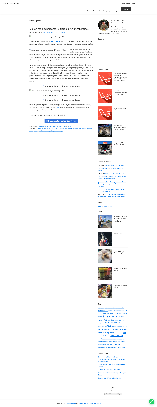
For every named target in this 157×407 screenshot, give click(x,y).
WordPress (93, 403)
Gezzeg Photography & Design (116, 311)
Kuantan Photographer (116, 320)
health (125, 310)
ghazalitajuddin (103, 168)
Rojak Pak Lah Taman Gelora (120, 286)
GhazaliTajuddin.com (11, 3)
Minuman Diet (118, 234)
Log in (99, 403)
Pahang (36, 131)
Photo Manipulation (118, 332)
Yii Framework (121, 347)
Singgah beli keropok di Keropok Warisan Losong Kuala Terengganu (120, 219)
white (105, 347)
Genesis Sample (71, 403)
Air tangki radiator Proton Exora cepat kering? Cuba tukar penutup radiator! (112, 184)
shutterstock (105, 339)
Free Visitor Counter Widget (113, 394)
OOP (114, 329)
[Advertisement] (113, 53)
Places (64, 126)
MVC (105, 329)
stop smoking (111, 339)
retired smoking (106, 336)
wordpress (111, 347)
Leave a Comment (60, 32)
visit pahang (116, 344)
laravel (108, 325)
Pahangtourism (109, 333)
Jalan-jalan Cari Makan (48, 126)
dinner (65, 128)
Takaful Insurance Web (105, 206)
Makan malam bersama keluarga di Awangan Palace (59, 28)
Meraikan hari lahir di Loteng (120, 269)
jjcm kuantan (112, 316)
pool (58, 107)
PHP (124, 332)
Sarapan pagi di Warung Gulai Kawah (120, 143)
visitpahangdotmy (48, 131)
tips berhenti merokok (119, 341)
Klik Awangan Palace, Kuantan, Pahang (61, 121)
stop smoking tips (118, 339)
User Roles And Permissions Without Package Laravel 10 (120, 92)
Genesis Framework (83, 403)
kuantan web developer (112, 323)
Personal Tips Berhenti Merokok (114, 165)
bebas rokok (101, 308)
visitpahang (101, 347)
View (99, 344)
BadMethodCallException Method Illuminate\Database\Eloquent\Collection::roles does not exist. (120, 77)
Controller (121, 308)
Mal (99, 189)
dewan (61, 128)
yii (116, 347)
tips (112, 341)
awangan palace (43, 128)
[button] (151, 401)
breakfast (116, 308)
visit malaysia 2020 (106, 344)
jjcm (69, 128)
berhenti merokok (109, 308)
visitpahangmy (59, 131)
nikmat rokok (110, 329)
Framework (103, 310)
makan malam (56, 41)
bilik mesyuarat (53, 128)
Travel (69, 126)
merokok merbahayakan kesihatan (119, 326)
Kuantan (59, 126)
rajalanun (100, 336)
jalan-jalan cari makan (106, 313)
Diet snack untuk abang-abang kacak (120, 252)
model (100, 329)
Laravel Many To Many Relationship (120, 109)
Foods (39, 126)
